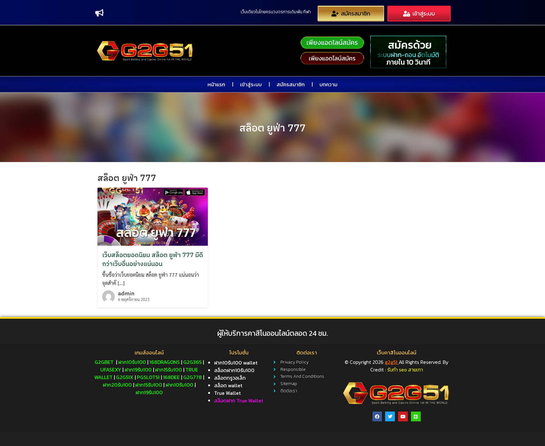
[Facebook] (377, 416)
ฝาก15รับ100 (168, 369)
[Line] (416, 416)
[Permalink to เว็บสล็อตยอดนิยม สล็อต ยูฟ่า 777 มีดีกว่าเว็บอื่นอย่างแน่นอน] (152, 216)
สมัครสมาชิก (291, 84)
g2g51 (391, 362)
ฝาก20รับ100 (117, 385)
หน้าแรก (216, 84)
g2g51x (124, 377)
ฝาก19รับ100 (138, 369)
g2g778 (192, 377)
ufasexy (110, 369)
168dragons (164, 362)
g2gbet (104, 362)
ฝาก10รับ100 (132, 362)
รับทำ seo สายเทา (405, 369)
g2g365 (192, 362)
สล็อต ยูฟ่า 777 (272, 127)
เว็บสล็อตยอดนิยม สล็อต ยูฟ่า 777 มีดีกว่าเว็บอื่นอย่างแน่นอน (152, 259)
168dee (171, 377)
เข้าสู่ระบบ (251, 84)
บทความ (328, 84)
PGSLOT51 (148, 377)
